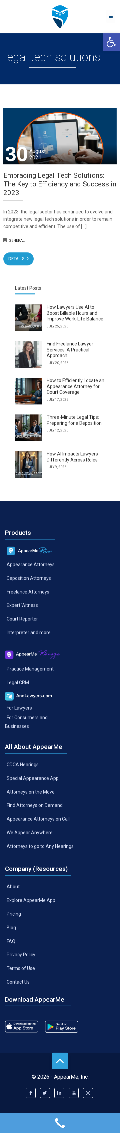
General (17, 240)
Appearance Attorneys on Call (38, 819)
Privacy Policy (21, 954)
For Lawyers (19, 708)
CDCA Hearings (23, 764)
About (13, 886)
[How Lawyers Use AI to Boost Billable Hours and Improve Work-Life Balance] (28, 317)
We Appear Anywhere (30, 832)
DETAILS (17, 258)
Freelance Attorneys (28, 591)
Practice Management (30, 669)
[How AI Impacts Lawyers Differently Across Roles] (28, 464)
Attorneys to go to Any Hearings (40, 846)
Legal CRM (18, 682)
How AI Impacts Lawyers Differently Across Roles (72, 456)
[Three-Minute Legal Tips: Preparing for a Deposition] (28, 427)
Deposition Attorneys (29, 578)
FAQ (11, 941)
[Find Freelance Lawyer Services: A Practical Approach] (28, 354)
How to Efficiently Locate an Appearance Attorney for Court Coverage (75, 386)
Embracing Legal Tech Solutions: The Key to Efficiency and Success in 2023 (59, 184)
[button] (111, 42)
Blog (11, 927)
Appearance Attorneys (31, 564)
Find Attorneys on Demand (35, 805)
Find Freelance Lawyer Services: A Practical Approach (70, 349)
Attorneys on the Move (31, 791)
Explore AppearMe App (31, 900)
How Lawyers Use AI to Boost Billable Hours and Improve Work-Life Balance (75, 312)
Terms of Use (21, 968)
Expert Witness (22, 605)
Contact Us (18, 982)
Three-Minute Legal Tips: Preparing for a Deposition (74, 420)
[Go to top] (60, 1061)
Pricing (14, 913)
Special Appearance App (33, 778)
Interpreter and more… (30, 632)
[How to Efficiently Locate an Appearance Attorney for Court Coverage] (28, 391)
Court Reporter (22, 619)
